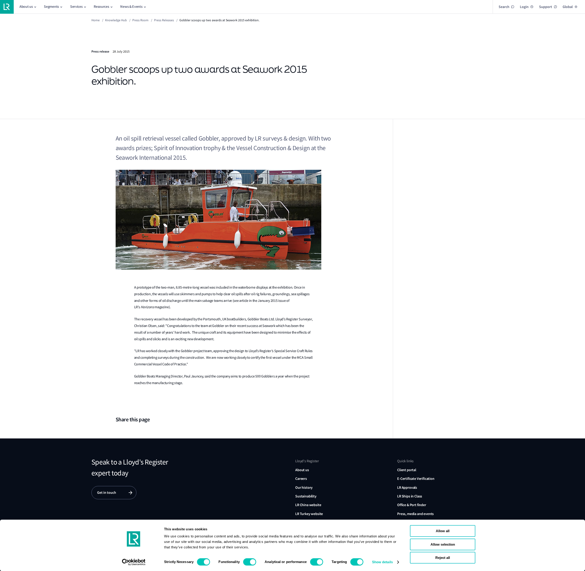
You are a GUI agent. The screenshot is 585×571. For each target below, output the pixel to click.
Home (95, 20)
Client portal (406, 469)
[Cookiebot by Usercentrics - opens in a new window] (134, 562)
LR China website (308, 504)
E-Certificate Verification (415, 478)
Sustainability (305, 496)
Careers (301, 478)
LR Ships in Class (409, 496)
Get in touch (106, 492)
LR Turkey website (309, 513)
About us (302, 469)
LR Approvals (407, 487)
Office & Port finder (411, 504)
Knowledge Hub (116, 20)
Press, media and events (415, 513)
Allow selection (443, 544)
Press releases (164, 20)
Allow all (442, 531)
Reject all (442, 558)
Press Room (140, 20)
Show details (382, 562)
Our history (304, 487)
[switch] (249, 562)
